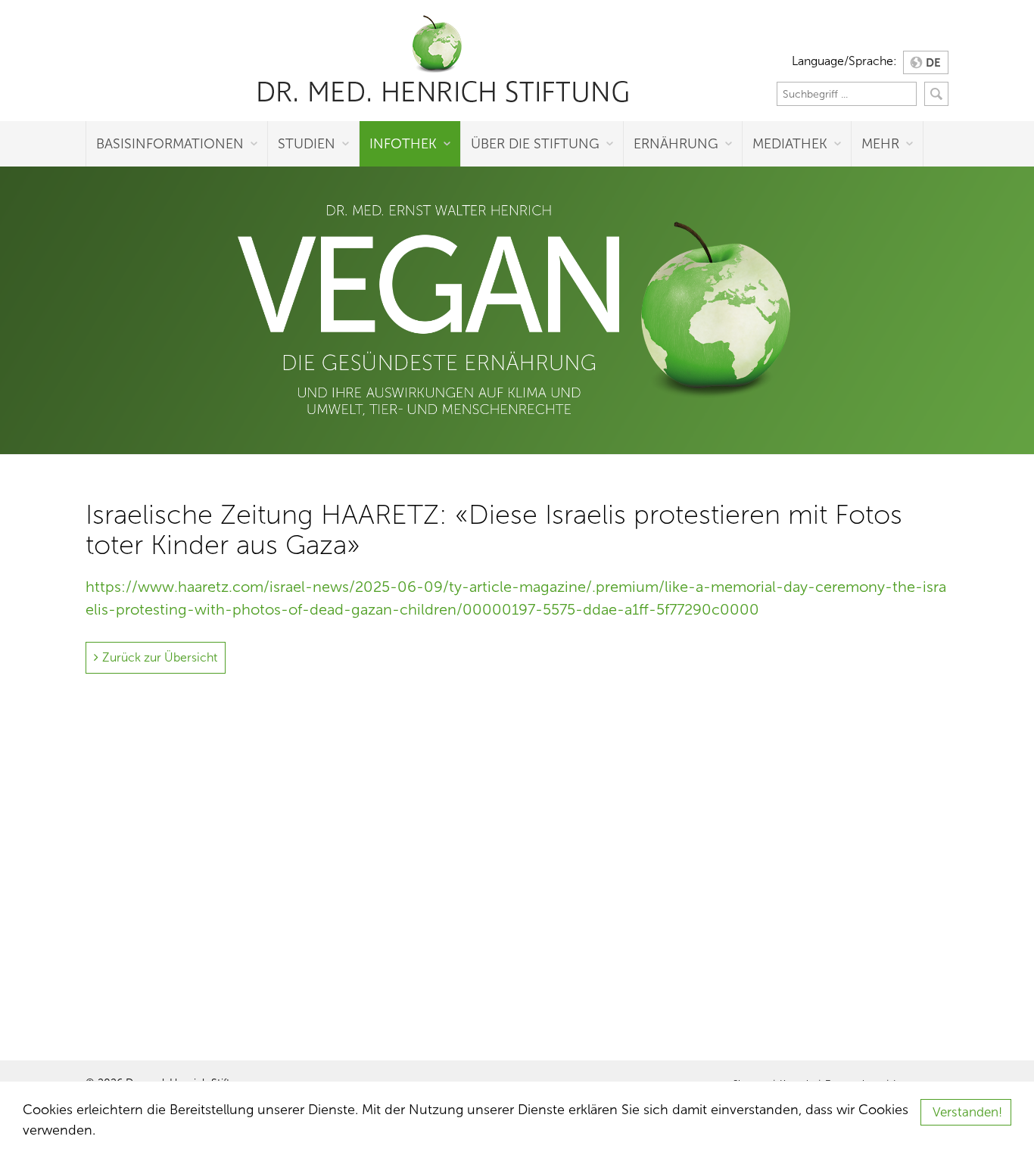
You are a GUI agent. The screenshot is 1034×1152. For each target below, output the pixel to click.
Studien (306, 143)
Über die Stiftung (535, 143)
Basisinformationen (170, 143)
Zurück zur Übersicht (159, 657)
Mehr (880, 143)
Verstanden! (967, 1112)
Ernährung (676, 143)
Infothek (403, 143)
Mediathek (789, 143)
